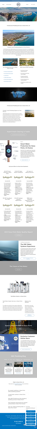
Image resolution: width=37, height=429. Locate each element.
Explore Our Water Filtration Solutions (28, 258)
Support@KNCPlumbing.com (18, 383)
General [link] (11, 359)
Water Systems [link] (19, 360)
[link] (18, 4)
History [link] (14, 359)
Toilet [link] (32, 359)
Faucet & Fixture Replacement (8, 79)
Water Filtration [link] (19, 415)
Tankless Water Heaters (7, 77)
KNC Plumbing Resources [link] (14, 418)
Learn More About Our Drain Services (18, 134)
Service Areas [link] (8, 4)
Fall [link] (8, 359)
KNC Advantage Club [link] (17, 417)
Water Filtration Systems (7, 81)
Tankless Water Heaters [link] (26, 359)
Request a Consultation (29, 315)
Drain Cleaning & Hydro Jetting (8, 73)
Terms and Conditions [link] (23, 418)
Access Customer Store (26, 349)
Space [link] (21, 359)
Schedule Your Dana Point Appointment (18, 15)
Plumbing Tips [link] (18, 359)
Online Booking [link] (13, 415)
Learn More (18, 269)
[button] (27, 4)
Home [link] (3, 4)
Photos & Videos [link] (10, 417)
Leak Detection (6, 75)
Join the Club (18, 95)
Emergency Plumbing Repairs (8, 71)
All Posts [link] (5, 359)
